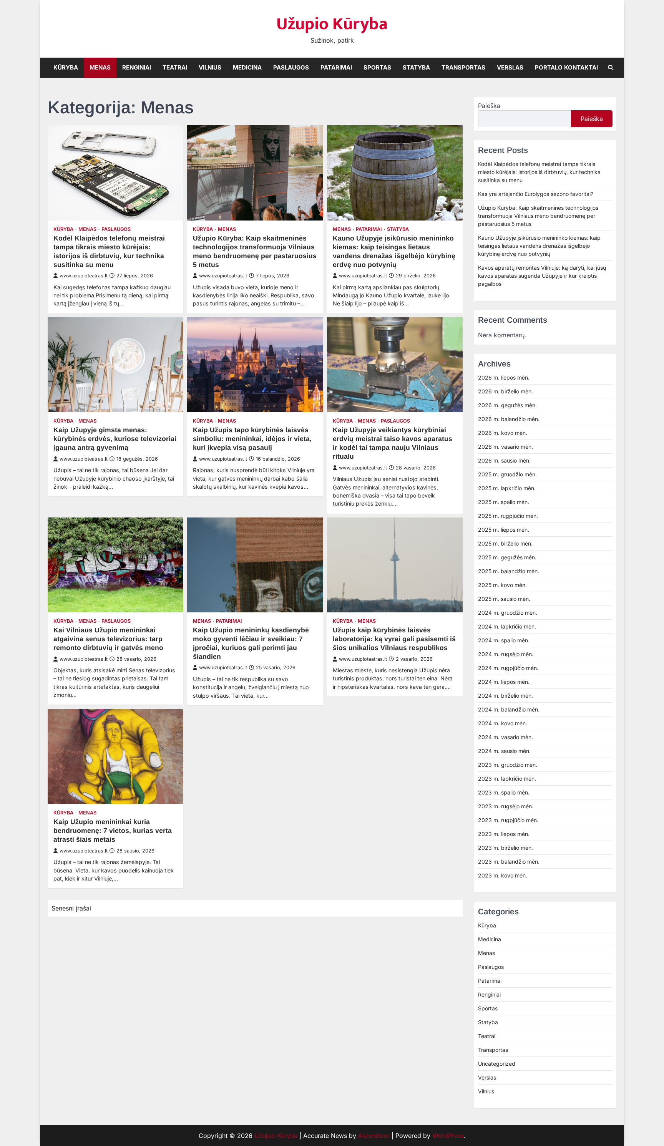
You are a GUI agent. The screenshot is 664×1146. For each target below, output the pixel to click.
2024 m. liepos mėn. (504, 681)
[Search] (610, 67)
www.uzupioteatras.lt (84, 276)
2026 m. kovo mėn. (502, 433)
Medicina (247, 67)
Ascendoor (374, 1135)
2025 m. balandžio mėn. (508, 571)
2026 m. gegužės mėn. (507, 405)
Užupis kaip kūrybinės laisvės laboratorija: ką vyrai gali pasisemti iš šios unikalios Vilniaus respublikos (394, 639)
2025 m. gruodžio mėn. (507, 474)
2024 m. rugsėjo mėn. (505, 654)
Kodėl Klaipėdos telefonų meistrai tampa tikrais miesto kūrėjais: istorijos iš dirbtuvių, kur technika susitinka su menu (539, 172)
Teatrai (175, 67)
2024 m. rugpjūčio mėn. (508, 668)
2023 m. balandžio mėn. (509, 861)
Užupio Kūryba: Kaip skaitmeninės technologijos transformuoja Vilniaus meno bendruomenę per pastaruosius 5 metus (538, 215)
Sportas (377, 67)
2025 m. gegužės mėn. (507, 557)
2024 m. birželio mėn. (505, 695)
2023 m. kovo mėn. (502, 875)
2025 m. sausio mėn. (504, 598)
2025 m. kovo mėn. (502, 585)
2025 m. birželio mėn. (505, 543)
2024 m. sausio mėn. (504, 751)
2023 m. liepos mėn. (504, 834)
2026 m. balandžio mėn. (509, 419)
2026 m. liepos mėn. (504, 377)
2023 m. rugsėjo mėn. (505, 806)
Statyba (416, 67)
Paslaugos (291, 67)
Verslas (510, 67)
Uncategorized (496, 1063)
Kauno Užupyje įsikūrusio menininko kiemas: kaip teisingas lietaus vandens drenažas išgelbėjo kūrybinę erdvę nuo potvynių (539, 245)
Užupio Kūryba (332, 24)
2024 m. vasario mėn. (505, 737)
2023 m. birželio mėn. (505, 847)
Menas (100, 67)
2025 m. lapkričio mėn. (507, 488)
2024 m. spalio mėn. (504, 640)
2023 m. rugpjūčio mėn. (508, 820)
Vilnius (210, 67)
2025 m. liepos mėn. (503, 529)
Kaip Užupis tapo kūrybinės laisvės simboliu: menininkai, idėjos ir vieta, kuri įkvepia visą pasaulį (252, 438)
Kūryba (65, 67)
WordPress (448, 1135)
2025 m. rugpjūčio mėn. (508, 515)
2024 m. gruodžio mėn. (507, 612)
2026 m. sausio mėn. (504, 460)
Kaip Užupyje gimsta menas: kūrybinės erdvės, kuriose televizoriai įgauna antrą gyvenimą (114, 438)
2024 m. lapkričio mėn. (507, 626)
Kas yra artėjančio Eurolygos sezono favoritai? (535, 194)
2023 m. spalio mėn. (504, 792)
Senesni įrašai (71, 908)
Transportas (463, 67)
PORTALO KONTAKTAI (566, 67)
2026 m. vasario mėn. (505, 446)
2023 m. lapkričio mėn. (507, 778)
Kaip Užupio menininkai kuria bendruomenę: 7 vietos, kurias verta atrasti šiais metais (112, 830)
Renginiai (136, 67)
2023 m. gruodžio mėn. (507, 764)
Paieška (489, 105)
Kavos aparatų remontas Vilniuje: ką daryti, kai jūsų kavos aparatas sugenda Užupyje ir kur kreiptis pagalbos (542, 275)
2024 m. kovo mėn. (502, 723)
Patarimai (336, 67)
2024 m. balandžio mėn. (509, 709)
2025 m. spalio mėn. (503, 502)
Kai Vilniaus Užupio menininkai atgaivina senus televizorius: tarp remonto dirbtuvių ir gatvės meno (108, 639)
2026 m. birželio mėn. (505, 391)
